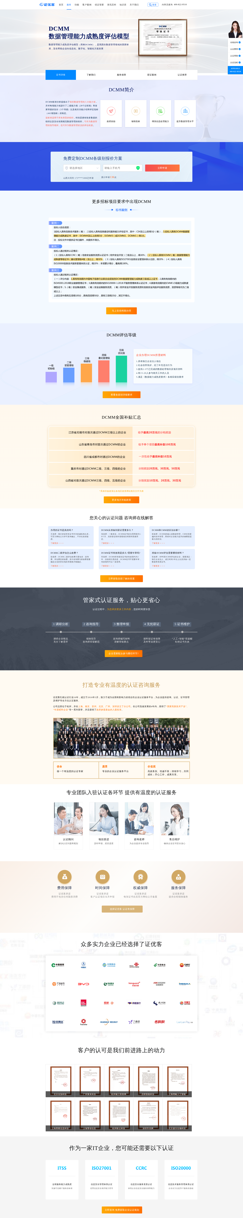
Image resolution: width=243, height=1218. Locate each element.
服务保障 (121, 75)
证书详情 (60, 75)
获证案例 (151, 75)
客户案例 (87, 5)
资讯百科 (111, 5)
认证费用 (234, 49)
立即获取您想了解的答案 (121, 578)
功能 (77, 5)
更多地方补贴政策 (121, 500)
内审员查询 (167, 5)
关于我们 (134, 5)
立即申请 (162, 168)
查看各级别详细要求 (121, 394)
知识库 (123, 5)
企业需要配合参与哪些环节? (124, 653)
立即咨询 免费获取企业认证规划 (122, 1210)
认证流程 (234, 62)
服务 (69, 5)
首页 (61, 5)
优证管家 (99, 5)
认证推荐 (182, 75)
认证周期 (234, 56)
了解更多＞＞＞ (57, 543)
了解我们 (91, 75)
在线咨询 (234, 42)
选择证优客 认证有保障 (122, 909)
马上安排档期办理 (121, 310)
